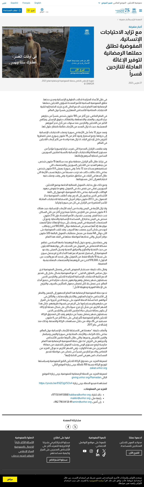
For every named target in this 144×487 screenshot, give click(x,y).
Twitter (104, 451)
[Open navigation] (140, 11)
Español (14, 3)
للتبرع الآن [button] (134, 452)
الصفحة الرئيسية (135, 19)
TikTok (104, 455)
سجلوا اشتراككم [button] (58, 459)
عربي (4, 3)
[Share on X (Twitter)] (75, 426)
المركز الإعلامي (26, 451)
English (38, 3)
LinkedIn (97, 455)
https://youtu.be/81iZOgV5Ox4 (55, 383)
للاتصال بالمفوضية (24, 446)
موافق (10, 479)
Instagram (91, 451)
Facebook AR (97, 451)
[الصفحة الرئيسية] (127, 11)
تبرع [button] (32, 10)
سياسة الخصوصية (96, 481)
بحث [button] (47, 12)
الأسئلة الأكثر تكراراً (24, 442)
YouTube (84, 451)
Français (26, 3)
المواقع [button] (42, 12)
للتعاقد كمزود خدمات (22, 455)
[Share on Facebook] (68, 426)
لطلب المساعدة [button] (10, 10)
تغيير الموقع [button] (107, 3)
